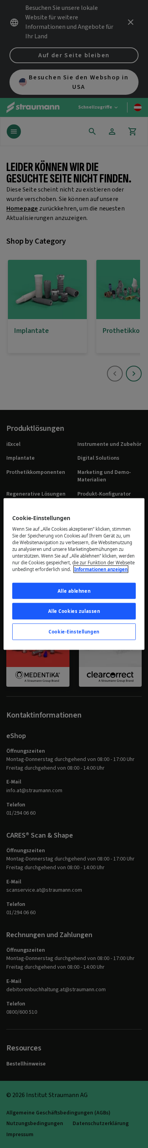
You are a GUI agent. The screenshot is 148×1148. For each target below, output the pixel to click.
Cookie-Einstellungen (74, 632)
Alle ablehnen (74, 591)
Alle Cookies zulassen (74, 611)
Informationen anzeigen (100, 569)
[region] (74, 574)
